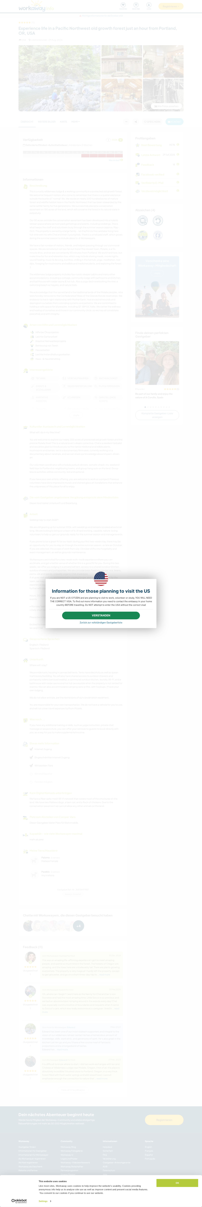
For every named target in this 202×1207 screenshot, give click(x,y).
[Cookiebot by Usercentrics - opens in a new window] (19, 1201)
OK (177, 1183)
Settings (43, 1201)
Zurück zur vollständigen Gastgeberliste (101, 622)
